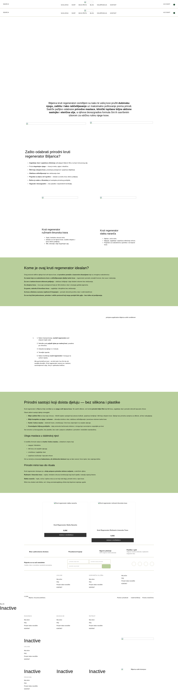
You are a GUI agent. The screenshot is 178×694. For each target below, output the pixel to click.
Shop (74, 5)
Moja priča (83, 5)
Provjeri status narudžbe (63, 584)
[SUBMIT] (106, 566)
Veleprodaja (102, 5)
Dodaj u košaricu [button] (66, 535)
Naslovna (65, 5)
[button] (6, 4)
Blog (92, 5)
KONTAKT (113, 5)
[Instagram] (134, 564)
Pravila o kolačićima (148, 597)
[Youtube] (152, 564)
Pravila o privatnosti (122, 597)
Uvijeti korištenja (135, 597)
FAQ (58, 582)
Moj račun (59, 579)
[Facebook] (140, 564)
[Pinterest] (146, 564)
